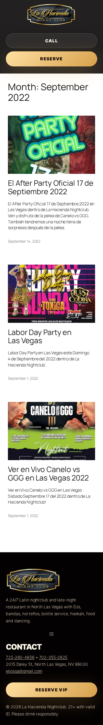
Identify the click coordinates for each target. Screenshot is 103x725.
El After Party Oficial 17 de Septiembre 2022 (50, 187)
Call (51, 40)
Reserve (51, 58)
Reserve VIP (51, 689)
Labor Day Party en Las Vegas (40, 336)
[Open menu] (51, 634)
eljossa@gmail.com (24, 671)
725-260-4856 (20, 657)
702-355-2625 (53, 657)
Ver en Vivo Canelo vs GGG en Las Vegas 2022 (48, 473)
